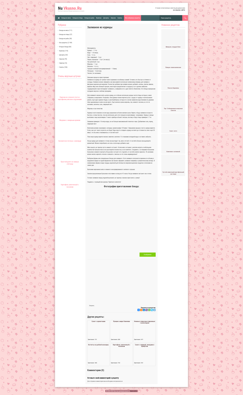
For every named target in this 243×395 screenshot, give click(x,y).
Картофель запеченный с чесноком (121, 345)
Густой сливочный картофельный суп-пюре (173, 173)
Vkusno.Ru (70, 8)
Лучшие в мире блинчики (121, 321)
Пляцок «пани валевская (173, 67)
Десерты (106, 18)
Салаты (120, 18)
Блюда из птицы (78, 18)
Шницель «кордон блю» (173, 47)
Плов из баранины (173, 88)
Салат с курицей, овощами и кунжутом (144, 345)
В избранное (147, 254)
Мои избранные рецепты (132, 18)
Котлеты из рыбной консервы (98, 345)
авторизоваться (118, 381)
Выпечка (98, 18)
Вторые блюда (63, 47)
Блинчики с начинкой (173, 151)
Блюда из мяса (66, 18)
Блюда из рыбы (89, 18)
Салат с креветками (98, 321)
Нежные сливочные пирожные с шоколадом (144, 322)
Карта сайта (133, 391)
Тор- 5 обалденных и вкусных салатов (173, 109)
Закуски (113, 18)
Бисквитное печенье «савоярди (69, 141)
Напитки (61, 63)
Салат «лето (173, 131)
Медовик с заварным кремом (69, 120)
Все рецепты (63, 43)
